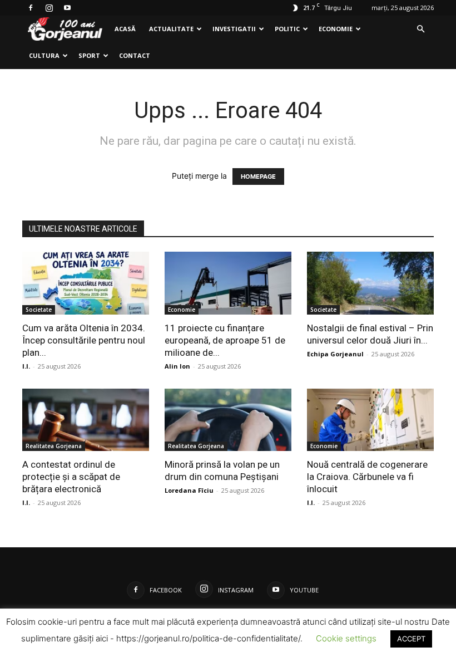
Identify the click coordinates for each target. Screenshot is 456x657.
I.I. (26, 366)
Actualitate (171, 28)
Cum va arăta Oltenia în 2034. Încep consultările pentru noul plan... (83, 340)
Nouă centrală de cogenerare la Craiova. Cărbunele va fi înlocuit (367, 476)
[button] (420, 29)
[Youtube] (67, 8)
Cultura (44, 55)
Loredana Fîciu (189, 490)
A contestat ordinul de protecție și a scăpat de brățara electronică (71, 476)
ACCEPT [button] (411, 638)
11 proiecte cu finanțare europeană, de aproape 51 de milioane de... (225, 340)
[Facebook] (30, 8)
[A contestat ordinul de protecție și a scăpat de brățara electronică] (85, 420)
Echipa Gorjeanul (335, 354)
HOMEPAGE (258, 176)
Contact (134, 55)
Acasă (125, 28)
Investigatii (234, 28)
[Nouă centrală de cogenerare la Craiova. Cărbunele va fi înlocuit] (370, 420)
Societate (39, 309)
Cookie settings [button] (346, 638)
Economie (336, 28)
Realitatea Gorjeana (54, 446)
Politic (287, 28)
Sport (89, 55)
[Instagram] (49, 8)
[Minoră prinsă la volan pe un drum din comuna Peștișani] (228, 420)
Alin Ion (177, 366)
